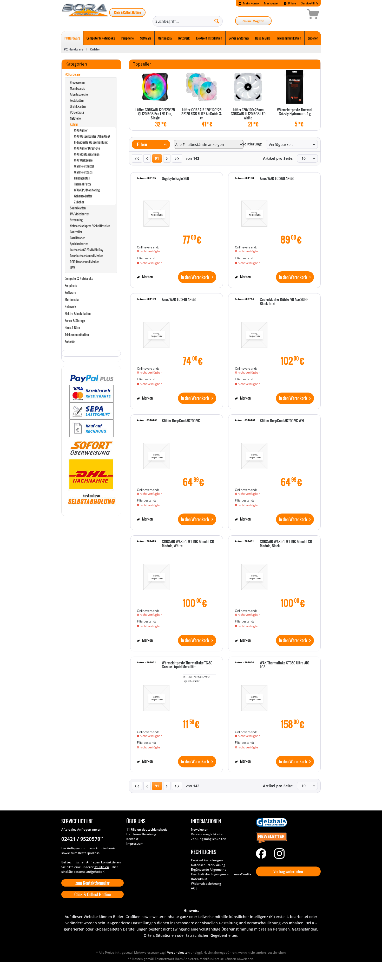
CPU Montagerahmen (87, 154)
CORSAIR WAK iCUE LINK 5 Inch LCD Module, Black (286, 544)
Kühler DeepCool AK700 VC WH (282, 421)
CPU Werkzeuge (83, 160)
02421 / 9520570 (82, 839)
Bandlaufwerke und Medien (86, 256)
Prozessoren (77, 82)
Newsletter (199, 829)
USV (72, 268)
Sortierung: (252, 144)
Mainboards (77, 88)
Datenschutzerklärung (208, 865)
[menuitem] (248, 3)
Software (70, 292)
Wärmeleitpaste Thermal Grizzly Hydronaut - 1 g (294, 112)
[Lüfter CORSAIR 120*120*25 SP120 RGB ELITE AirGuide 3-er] (201, 87)
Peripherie (71, 285)
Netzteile (75, 118)
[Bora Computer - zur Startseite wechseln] (85, 15)
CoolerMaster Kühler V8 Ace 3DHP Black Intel (284, 301)
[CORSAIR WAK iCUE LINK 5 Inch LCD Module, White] (156, 574)
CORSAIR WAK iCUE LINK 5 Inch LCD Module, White (188, 544)
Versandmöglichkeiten (208, 834)
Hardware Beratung (141, 834)
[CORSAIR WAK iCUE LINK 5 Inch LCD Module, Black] (254, 574)
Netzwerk (70, 306)
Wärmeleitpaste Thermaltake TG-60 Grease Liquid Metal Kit (187, 665)
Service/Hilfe (309, 3)
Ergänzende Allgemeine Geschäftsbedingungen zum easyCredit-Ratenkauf (221, 874)
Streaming (76, 220)
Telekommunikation (77, 334)
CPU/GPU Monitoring (87, 190)
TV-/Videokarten (79, 214)
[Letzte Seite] (177, 158)
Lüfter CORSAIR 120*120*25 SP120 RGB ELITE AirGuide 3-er (201, 114)
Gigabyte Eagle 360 (175, 178)
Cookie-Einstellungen (207, 860)
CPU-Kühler (81, 130)
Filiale (291, 3)
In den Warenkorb (195, 277)
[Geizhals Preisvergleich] (287, 822)
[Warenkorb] (295, 15)
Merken (147, 276)
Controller (76, 232)
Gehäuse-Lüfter (83, 196)
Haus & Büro (72, 327)
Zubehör (79, 202)
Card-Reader (77, 238)
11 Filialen (101, 867)
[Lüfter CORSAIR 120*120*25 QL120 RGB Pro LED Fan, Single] (155, 87)
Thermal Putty (82, 184)
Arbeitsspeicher (79, 94)
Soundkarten (78, 208)
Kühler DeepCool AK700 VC (181, 421)
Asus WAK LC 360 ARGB (277, 178)
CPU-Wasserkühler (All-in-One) (92, 136)
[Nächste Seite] (166, 158)
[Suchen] (217, 21)
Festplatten (77, 100)
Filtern (141, 144)
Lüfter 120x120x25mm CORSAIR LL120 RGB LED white (248, 114)
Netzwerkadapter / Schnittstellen (90, 226)
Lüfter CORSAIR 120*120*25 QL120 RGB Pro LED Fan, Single (155, 114)
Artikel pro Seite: (278, 158)
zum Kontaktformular (92, 883)
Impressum (134, 843)
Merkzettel (271, 3)
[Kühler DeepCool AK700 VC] (156, 453)
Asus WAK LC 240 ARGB (179, 299)
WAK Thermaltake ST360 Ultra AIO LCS (284, 665)
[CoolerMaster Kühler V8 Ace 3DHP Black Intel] (254, 332)
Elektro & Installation (78, 313)
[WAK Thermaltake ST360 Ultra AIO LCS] (254, 695)
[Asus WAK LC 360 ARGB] (254, 211)
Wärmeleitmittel (84, 166)
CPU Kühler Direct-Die (87, 148)
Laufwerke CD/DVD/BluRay (86, 250)
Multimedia (72, 299)
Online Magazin (253, 21)
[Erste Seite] (137, 158)
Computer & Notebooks (79, 278)
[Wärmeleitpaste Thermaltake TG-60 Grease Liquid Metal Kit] (156, 695)
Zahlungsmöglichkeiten (208, 839)
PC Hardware (72, 74)
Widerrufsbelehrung (206, 883)
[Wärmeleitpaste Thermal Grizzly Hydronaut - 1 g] (294, 87)
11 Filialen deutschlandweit (146, 829)
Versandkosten (178, 952)
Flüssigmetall (82, 178)
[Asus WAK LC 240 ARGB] (156, 332)
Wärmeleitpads (83, 172)
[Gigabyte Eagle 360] (156, 211)
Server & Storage (75, 320)
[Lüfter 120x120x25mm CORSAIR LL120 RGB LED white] (248, 87)
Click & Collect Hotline (127, 12)
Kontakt (132, 839)
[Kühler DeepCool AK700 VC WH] (254, 453)
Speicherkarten (79, 244)
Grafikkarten (78, 106)
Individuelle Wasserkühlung (90, 142)
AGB (194, 888)
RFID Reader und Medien (84, 262)
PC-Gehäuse (77, 112)
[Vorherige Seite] (147, 158)
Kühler (74, 124)
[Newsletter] (287, 838)
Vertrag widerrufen (288, 871)
